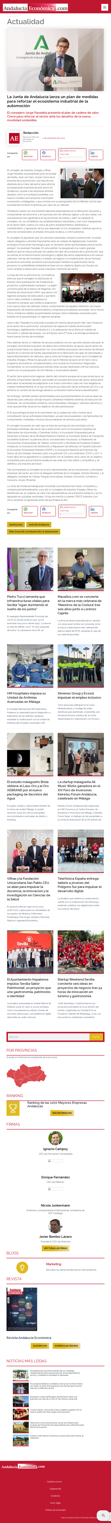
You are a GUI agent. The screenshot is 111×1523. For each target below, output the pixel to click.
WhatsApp (28, 157)
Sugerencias (55, 1489)
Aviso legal (55, 1503)
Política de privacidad (55, 1510)
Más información (62, 1113)
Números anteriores (66, 1346)
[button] (103, 1515)
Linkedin (94, 157)
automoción (16, 524)
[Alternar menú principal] (104, 7)
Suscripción (40, 1346)
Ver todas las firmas (55, 1248)
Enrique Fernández (55, 1177)
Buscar (96, 1037)
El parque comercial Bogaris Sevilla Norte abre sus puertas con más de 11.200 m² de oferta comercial (53, 1398)
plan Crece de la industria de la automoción (33, 531)
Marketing (53, 1264)
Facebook (46, 157)
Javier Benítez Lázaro (55, 1236)
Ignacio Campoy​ (55, 1149)
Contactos (55, 1496)
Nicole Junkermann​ (55, 1205)
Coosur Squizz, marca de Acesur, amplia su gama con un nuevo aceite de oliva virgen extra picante (56, 1411)
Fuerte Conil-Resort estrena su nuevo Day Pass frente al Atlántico (56, 1437)
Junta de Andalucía (39, 524)
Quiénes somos (54, 1482)
